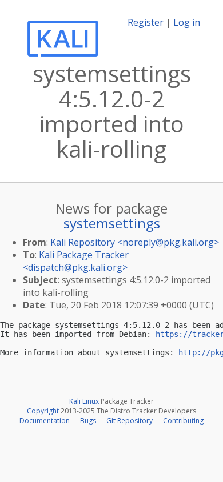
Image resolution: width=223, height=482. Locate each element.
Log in (186, 22)
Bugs (88, 420)
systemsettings (111, 223)
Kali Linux (84, 401)
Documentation (44, 420)
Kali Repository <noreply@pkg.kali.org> (134, 242)
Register (146, 22)
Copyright (43, 411)
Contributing (183, 420)
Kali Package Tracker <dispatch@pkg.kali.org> (76, 261)
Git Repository (129, 420)
